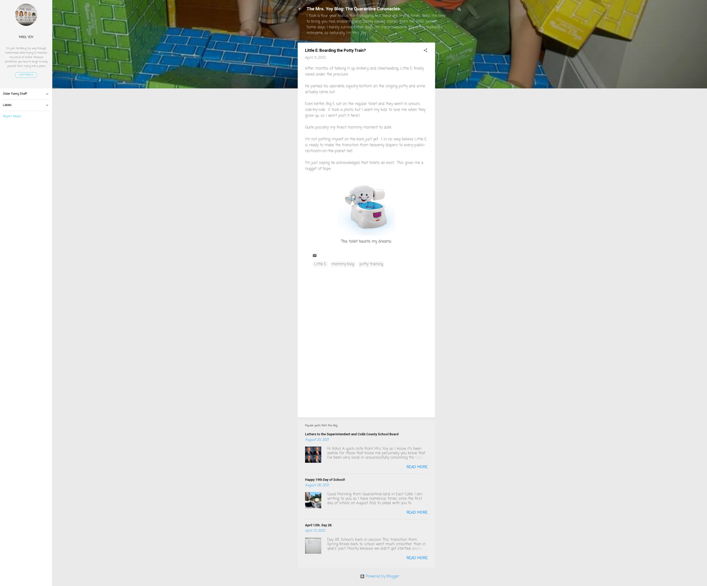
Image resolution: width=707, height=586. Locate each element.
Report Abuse (12, 116)
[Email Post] (314, 257)
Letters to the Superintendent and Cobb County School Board (352, 434)
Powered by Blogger (382, 576)
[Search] (459, 10)
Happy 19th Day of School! (325, 480)
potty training (371, 264)
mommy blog (343, 264)
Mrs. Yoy (26, 37)
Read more (417, 467)
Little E (320, 264)
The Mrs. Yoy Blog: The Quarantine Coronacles (353, 8)
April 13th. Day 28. (318, 525)
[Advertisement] (450, 98)
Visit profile (26, 75)
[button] (425, 51)
